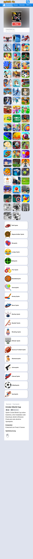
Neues (16, 5)
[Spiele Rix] (9, 1)
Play (16, 24)
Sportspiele (16, 404)
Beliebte (22, 5)
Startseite (9, 5)
